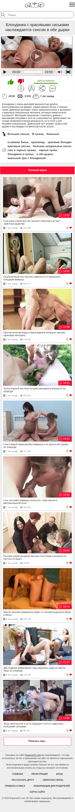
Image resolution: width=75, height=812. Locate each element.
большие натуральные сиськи (52, 146)
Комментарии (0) (53, 88)
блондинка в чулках (21, 154)
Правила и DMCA (15, 786)
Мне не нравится (21, 82)
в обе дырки (45, 154)
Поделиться (42, 88)
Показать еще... (37, 741)
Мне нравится (11, 82)
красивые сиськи (19, 146)
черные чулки (48, 150)
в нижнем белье (18, 142)
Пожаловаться (32, 88)
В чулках (37, 134)
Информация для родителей (52, 786)
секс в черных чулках (22, 150)
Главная (17, 774)
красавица (38, 142)
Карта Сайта (37, 792)
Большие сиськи (18, 134)
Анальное (52, 134)
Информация (21, 88)
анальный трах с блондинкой (27, 158)
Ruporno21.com (33, 755)
